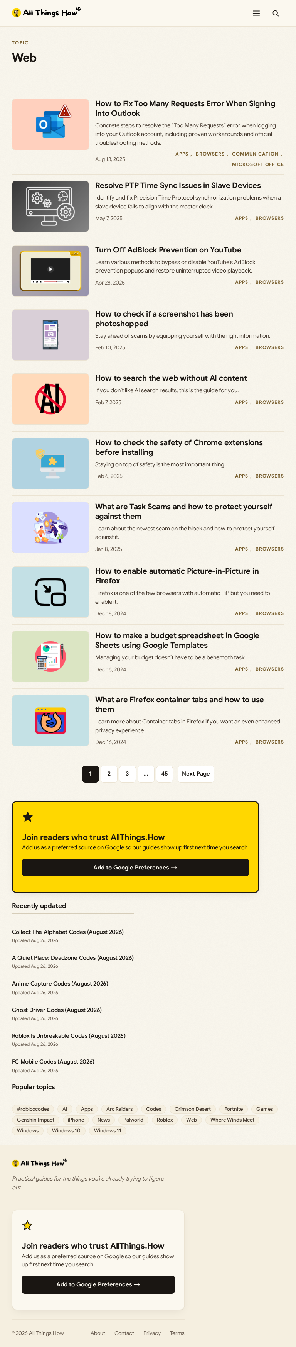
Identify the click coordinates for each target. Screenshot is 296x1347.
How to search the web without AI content (171, 378)
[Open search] (275, 13)
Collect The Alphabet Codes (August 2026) (68, 931)
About (98, 1333)
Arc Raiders (119, 1109)
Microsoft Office (258, 164)
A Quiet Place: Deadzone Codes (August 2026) (73, 957)
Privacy (152, 1333)
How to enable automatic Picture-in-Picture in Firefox (177, 576)
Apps (181, 154)
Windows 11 (107, 1130)
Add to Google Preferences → (135, 867)
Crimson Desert (193, 1109)
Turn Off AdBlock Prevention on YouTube (168, 250)
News (104, 1120)
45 (164, 773)
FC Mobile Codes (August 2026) (53, 1061)
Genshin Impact (35, 1120)
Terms (177, 1333)
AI (64, 1109)
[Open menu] (256, 13)
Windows (28, 1130)
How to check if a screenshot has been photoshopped (164, 319)
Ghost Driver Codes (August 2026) (57, 1009)
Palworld (133, 1120)
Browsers (210, 154)
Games (264, 1109)
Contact (124, 1333)
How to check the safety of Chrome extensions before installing (179, 447)
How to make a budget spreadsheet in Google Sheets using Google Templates (177, 640)
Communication (255, 154)
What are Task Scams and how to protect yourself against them (183, 511)
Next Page (196, 773)
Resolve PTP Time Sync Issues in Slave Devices (178, 185)
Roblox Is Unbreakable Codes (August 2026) (69, 1035)
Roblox (165, 1120)
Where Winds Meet (232, 1120)
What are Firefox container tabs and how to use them (179, 704)
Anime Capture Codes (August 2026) (60, 983)
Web (191, 1120)
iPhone (76, 1120)
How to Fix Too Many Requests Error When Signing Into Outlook (185, 108)
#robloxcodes (33, 1109)
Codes (153, 1109)
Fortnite (233, 1109)
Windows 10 (66, 1130)
